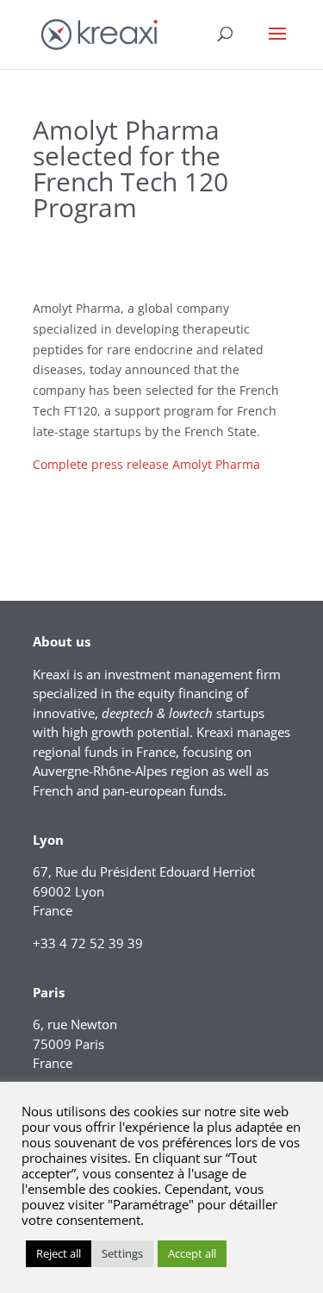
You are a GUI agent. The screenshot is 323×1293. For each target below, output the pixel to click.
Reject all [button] (58, 1253)
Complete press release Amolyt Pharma (146, 464)
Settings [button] (122, 1253)
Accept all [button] (192, 1253)
